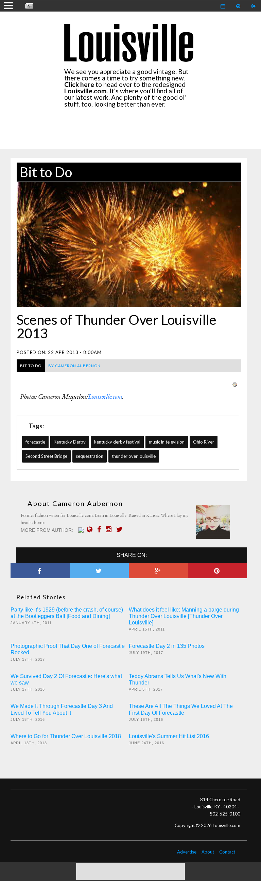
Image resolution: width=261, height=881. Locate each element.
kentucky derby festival (117, 442)
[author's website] (91, 529)
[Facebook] (100, 529)
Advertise (186, 852)
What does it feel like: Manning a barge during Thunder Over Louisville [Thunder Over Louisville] (184, 616)
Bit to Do (46, 172)
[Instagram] (110, 529)
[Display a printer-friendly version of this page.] (235, 383)
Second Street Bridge (46, 456)
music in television (167, 442)
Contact (227, 852)
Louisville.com (105, 396)
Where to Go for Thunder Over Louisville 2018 (66, 736)
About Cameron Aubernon (75, 503)
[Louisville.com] (81, 530)
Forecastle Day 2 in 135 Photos (167, 646)
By (74, 365)
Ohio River (203, 442)
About (208, 852)
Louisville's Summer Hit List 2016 (169, 736)
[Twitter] (121, 529)
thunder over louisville (134, 456)
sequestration (89, 456)
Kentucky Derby (70, 442)
